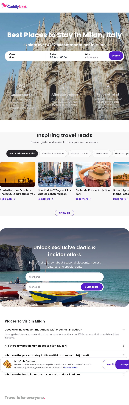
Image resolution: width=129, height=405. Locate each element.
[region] (64, 154)
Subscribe (91, 287)
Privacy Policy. (71, 367)
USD (107, 6)
